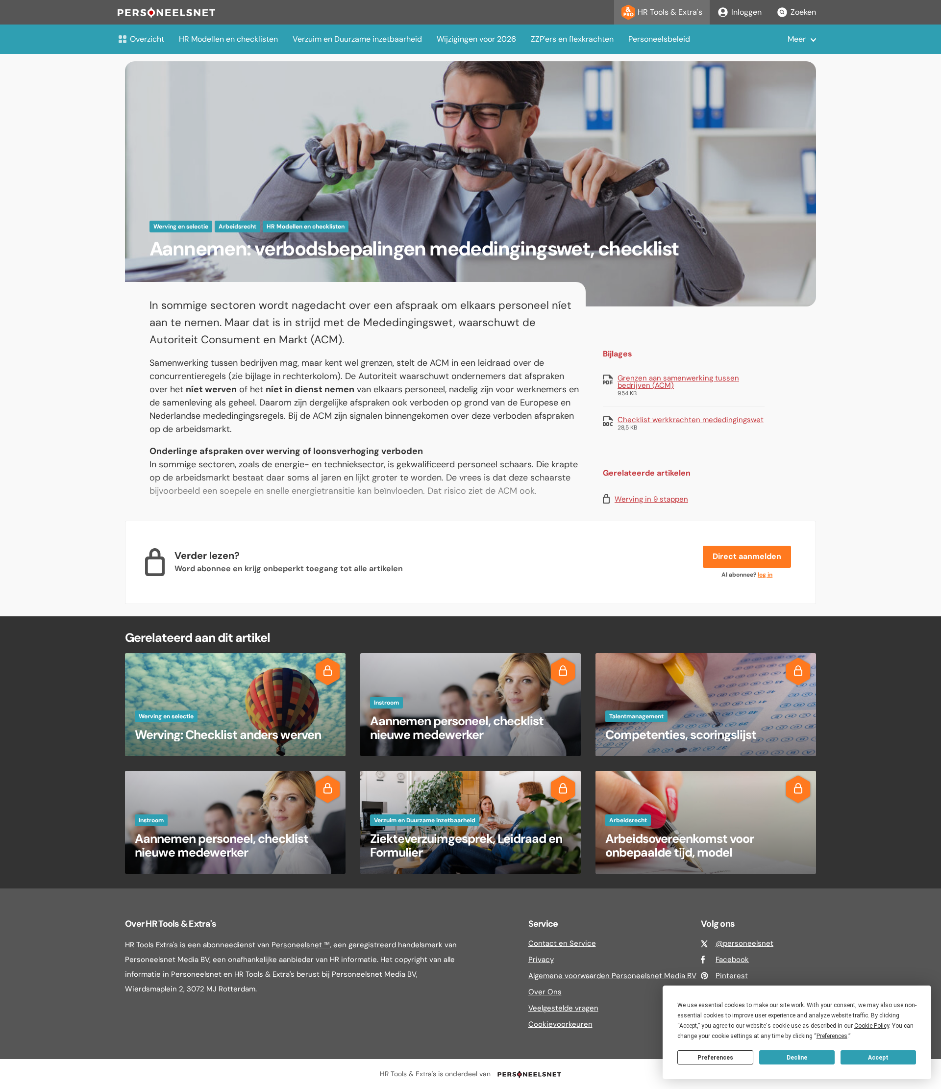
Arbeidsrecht (237, 226)
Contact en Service (562, 943)
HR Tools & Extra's (670, 12)
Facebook (732, 959)
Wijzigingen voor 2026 (476, 39)
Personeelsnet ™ (301, 945)
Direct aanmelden (747, 556)
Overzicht (147, 39)
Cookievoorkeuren (560, 1024)
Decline (797, 1057)
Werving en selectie (180, 226)
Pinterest (732, 976)
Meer (797, 39)
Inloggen (746, 12)
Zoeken (803, 12)
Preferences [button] (832, 1036)
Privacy (541, 959)
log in (765, 575)
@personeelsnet (744, 943)
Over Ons (545, 992)
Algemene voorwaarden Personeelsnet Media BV (612, 976)
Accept (878, 1057)
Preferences (715, 1057)
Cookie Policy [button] (871, 1025)
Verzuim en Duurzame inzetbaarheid (357, 39)
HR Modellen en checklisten (228, 39)
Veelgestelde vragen (563, 1008)
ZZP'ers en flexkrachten (572, 39)
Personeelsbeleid (659, 39)
